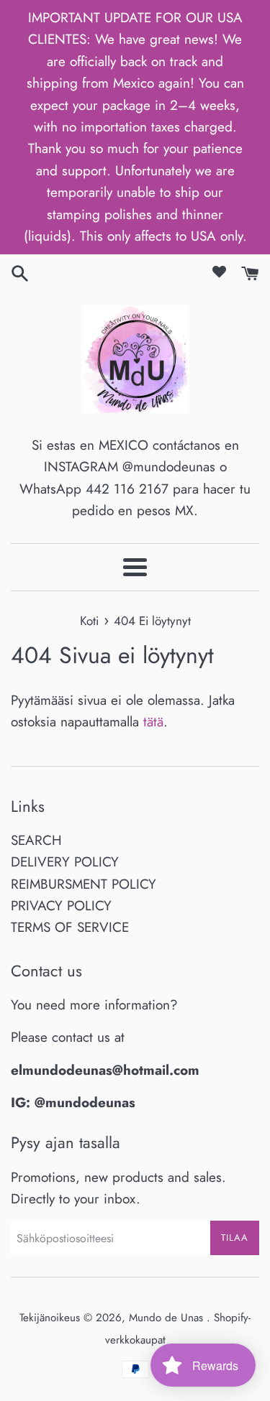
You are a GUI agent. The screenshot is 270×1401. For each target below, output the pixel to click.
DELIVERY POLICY (65, 861)
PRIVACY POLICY (61, 905)
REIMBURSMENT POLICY (83, 884)
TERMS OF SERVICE (70, 927)
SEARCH (36, 840)
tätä (153, 721)
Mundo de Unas (168, 1318)
